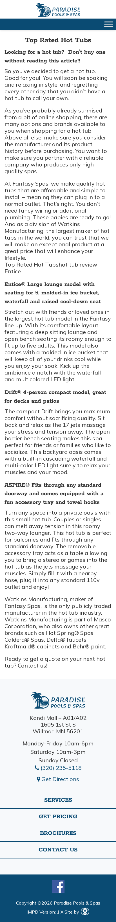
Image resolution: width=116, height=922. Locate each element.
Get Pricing (58, 816)
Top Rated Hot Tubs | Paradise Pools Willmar (58, 10)
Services (58, 800)
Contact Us (58, 849)
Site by (72, 912)
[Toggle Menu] (108, 24)
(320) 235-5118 (60, 767)
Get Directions (59, 779)
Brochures (58, 833)
